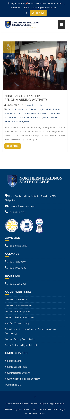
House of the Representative (19, 317)
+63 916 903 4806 (17, 267)
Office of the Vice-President (18, 305)
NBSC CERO (13, 105)
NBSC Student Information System (22, 378)
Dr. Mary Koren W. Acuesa (32, 113)
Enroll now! (38, 12)
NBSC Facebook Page (16, 366)
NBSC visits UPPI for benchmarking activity (25, 98)
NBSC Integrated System (17, 372)
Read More (12, 145)
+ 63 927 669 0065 (17, 246)
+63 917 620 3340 (17, 261)
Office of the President (16, 299)
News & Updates (34, 105)
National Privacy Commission (20, 339)
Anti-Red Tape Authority (17, 323)
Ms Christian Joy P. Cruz (29, 117)
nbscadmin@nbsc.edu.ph (42, 7)
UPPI (26, 121)
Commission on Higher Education (22, 345)
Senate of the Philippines (17, 311)
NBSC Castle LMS (13, 361)
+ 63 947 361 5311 (16, 212)
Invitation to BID (13, 384)
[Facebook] (26, 13)
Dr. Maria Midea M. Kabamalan (24, 109)
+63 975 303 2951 (17, 283)
